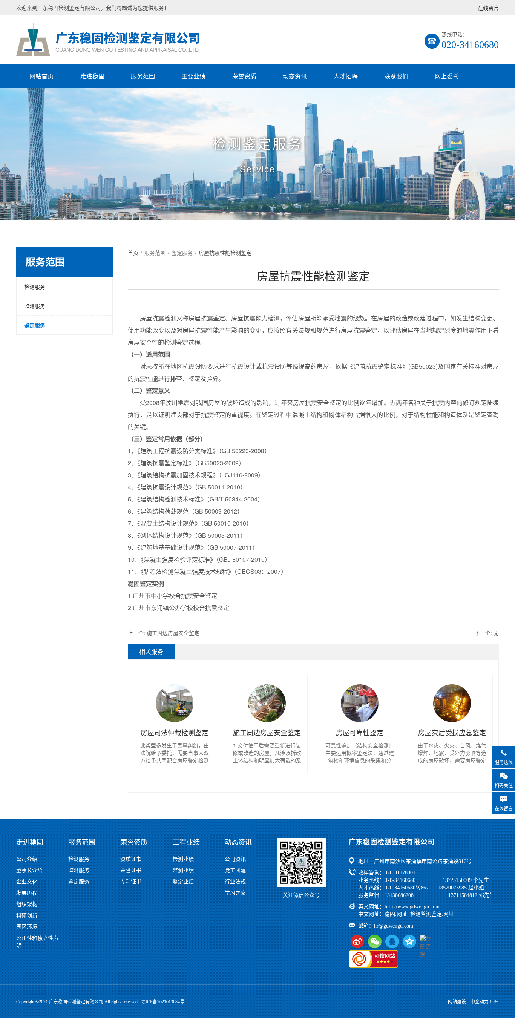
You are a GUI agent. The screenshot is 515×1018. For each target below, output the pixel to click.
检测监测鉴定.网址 (432, 914)
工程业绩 (186, 842)
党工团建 (235, 870)
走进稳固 (92, 76)
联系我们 (396, 76)
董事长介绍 (29, 870)
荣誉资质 (244, 76)
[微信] (375, 941)
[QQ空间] (409, 941)
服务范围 (143, 76)
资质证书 (130, 858)
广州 (494, 1001)
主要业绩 (193, 76)
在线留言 (488, 7)
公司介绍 (26, 858)
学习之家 (235, 892)
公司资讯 (235, 858)
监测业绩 (183, 870)
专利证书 (130, 881)
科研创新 (26, 915)
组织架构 (26, 904)
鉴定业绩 (183, 881)
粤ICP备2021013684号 (162, 1001)
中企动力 (480, 1001)
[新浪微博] (357, 941)
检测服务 (34, 286)
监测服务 (34, 306)
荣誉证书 (130, 870)
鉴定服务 (34, 325)
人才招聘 (346, 76)
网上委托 (447, 76)
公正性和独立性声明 (37, 941)
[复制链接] (427, 941)
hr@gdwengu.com (393, 926)
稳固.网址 (396, 914)
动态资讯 (295, 76)
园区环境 (26, 926)
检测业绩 (183, 858)
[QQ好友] (392, 941)
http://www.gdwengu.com (412, 906)
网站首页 (41, 76)
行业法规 (235, 881)
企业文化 (26, 881)
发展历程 (26, 892)
